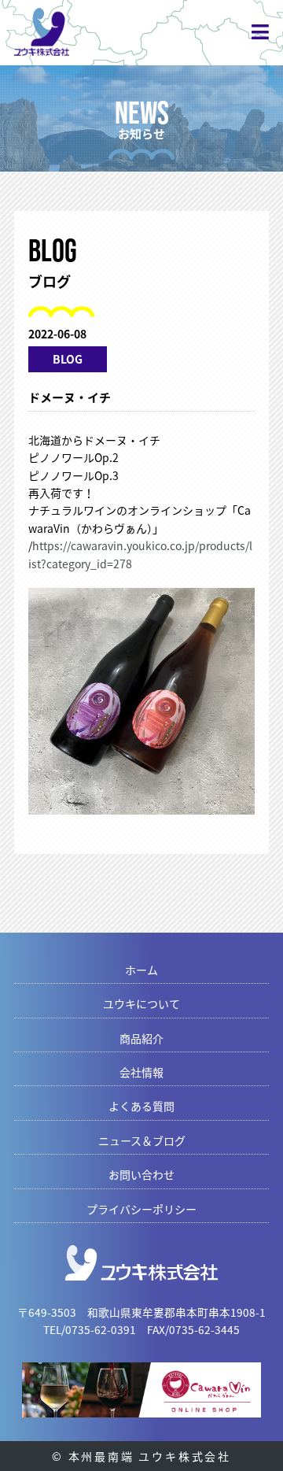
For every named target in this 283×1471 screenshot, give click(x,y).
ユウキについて (141, 1003)
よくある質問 (141, 1106)
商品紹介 (141, 1038)
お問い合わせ (141, 1174)
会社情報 (141, 1072)
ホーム (141, 970)
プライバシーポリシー (141, 1209)
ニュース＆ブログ (142, 1140)
